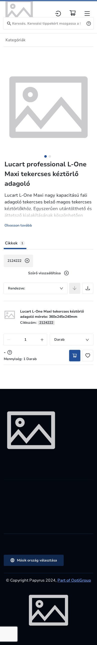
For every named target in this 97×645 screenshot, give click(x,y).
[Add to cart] (74, 355)
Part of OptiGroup (74, 580)
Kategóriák (15, 40)
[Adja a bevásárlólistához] (87, 355)
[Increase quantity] (42, 339)
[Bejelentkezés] (58, 13)
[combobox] (35, 288)
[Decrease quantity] (9, 339)
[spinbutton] (25, 339)
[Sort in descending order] (74, 288)
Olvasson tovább (18, 225)
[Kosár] (72, 13)
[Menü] (87, 13)
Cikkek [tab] (14, 243)
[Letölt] (87, 288)
